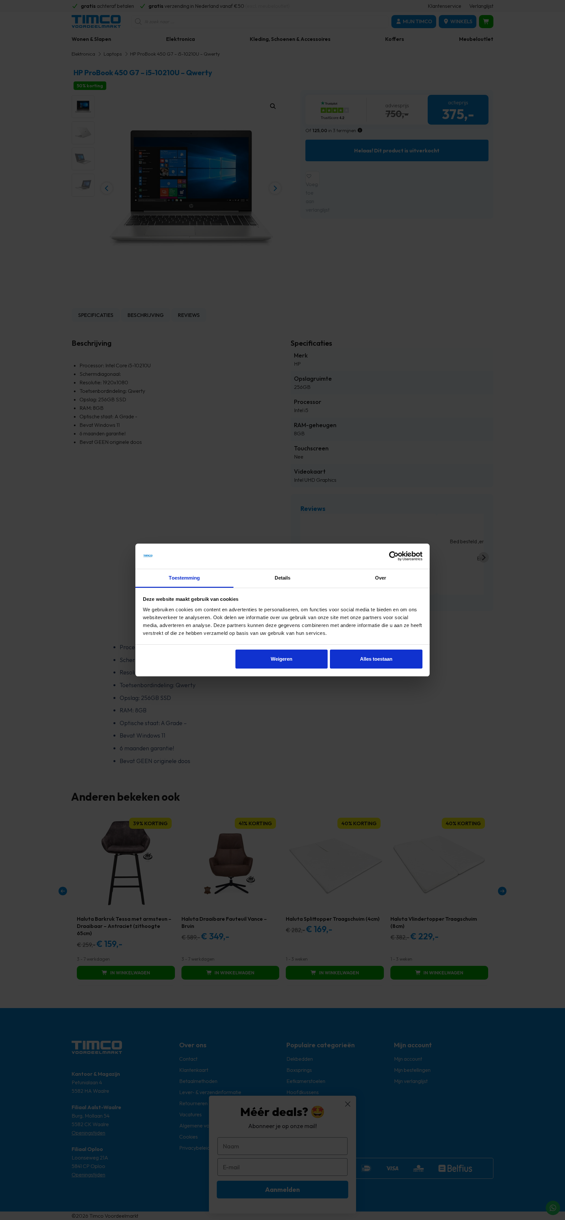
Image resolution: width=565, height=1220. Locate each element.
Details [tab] (283, 578)
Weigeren (281, 659)
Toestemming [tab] (184, 578)
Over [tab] (380, 578)
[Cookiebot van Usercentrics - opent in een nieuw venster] (393, 556)
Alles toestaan (376, 659)
